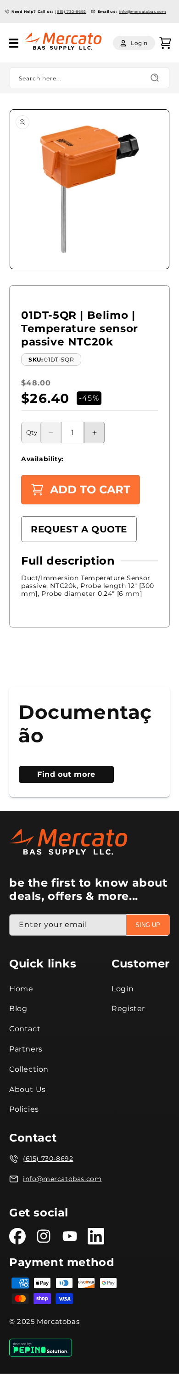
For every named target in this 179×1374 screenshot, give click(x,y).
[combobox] (89, 78)
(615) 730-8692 (70, 11)
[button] (14, 43)
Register (128, 1008)
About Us (27, 1089)
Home (21, 988)
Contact (24, 1028)
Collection (29, 1069)
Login (123, 988)
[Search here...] (155, 78)
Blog (18, 1008)
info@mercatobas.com (142, 11)
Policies (24, 1109)
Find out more (66, 774)
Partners (26, 1049)
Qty (31, 432)
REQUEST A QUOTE (79, 529)
